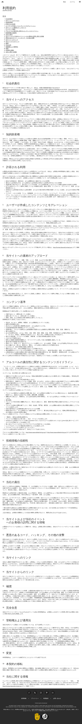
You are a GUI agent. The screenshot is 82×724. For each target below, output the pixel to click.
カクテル (72, 2)
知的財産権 (9, 23)
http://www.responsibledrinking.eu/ (57, 432)
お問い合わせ (57, 698)
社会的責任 (9, 19)
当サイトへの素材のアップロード (16, 28)
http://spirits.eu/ (73, 90)
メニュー (80, 2)
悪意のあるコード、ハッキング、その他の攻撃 (20, 38)
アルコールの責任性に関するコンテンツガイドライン (22, 31)
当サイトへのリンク (12, 40)
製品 (64, 2)
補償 (7, 43)
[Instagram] (41, 692)
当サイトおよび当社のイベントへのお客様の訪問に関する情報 (25, 36)
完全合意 (8, 45)
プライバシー (35, 698)
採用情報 (23, 698)
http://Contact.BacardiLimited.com (62, 247)
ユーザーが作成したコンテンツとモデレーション (21, 26)
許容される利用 (10, 24)
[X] (35, 692)
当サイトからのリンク (12, 42)
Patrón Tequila (2, 2)
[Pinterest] (47, 692)
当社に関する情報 (11, 52)
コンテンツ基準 (10, 29)
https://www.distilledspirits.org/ (12, 90)
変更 (7, 49)
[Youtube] (53, 692)
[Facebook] (29, 692)
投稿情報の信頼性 (11, 33)
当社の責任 (9, 35)
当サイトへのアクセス (12, 21)
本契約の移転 (10, 50)
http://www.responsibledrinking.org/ (36, 432)
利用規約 (45, 698)
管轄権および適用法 (12, 47)
